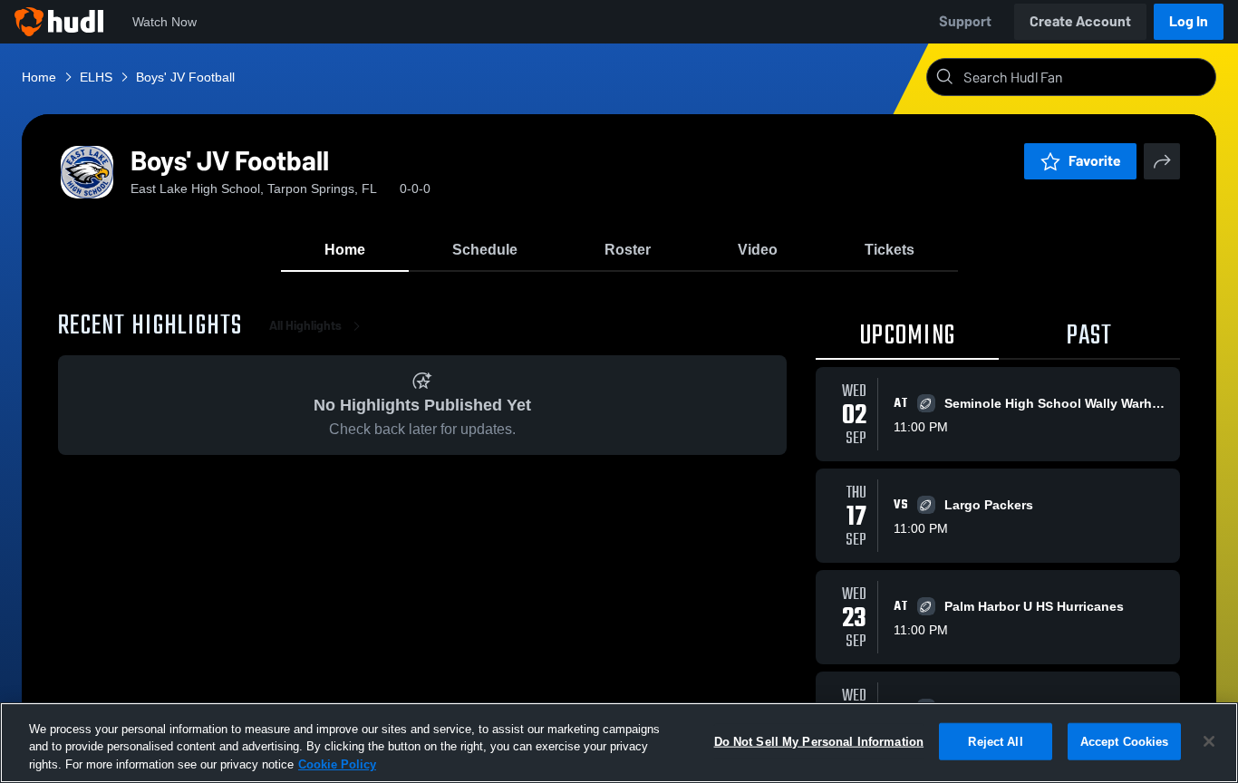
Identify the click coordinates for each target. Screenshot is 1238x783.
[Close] (1209, 741)
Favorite (1095, 161)
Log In (1188, 21)
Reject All (995, 741)
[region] (619, 742)
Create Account (1080, 21)
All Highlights (305, 325)
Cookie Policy (337, 764)
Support (965, 21)
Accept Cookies (1124, 741)
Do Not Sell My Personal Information (819, 741)
